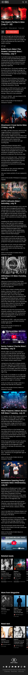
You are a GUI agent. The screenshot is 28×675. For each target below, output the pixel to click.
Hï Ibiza (15, 281)
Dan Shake (4, 431)
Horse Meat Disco (11, 296)
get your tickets (17, 96)
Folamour (8, 291)
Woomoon (15, 130)
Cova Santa (15, 132)
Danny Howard (21, 367)
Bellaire (3, 291)
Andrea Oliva (4, 225)
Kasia (5, 515)
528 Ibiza (3, 418)
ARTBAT (11, 506)
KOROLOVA (22, 513)
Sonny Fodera (5, 353)
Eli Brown (16, 513)
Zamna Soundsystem (20, 225)
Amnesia (10, 60)
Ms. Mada (17, 232)
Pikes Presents (17, 416)
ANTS (20, 206)
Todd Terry (22, 298)
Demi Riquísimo (20, 431)
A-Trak (7, 367)
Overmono (4, 73)
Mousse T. (14, 291)
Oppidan (13, 82)
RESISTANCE (4, 488)
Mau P (24, 503)
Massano (16, 506)
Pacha (13, 352)
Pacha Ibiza (3, 581)
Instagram (4, 102)
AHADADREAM (12, 80)
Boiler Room (11, 57)
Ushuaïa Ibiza (4, 210)
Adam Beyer (10, 503)
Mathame (10, 513)
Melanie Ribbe (20, 230)
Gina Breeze (4, 434)
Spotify (10, 102)
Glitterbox (4, 281)
